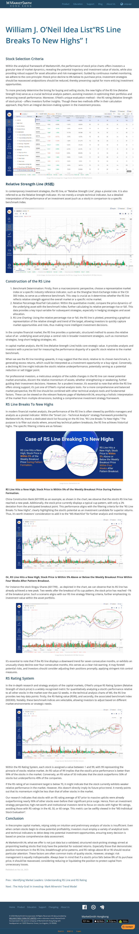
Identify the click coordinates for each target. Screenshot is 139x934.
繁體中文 (70, 931)
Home (12, 907)
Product (21, 907)
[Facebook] (84, 906)
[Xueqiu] (93, 906)
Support (42, 907)
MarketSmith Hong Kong (20, 5)
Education (31, 907)
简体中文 (61, 931)
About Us (65, 907)
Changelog (53, 907)
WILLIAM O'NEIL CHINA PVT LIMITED (23, 918)
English (78, 931)
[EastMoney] (102, 906)
